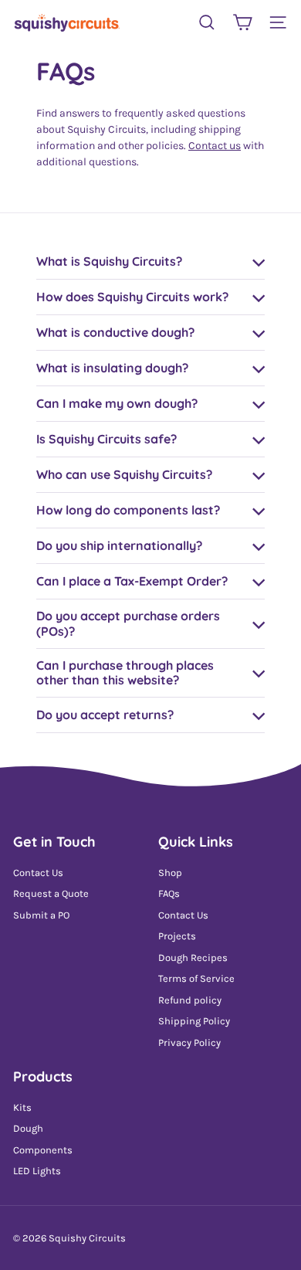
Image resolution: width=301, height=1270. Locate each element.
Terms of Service (196, 978)
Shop (170, 872)
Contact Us (38, 872)
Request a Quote (51, 893)
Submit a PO (41, 915)
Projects (177, 936)
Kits (22, 1107)
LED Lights (37, 1171)
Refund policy (190, 1000)
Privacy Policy (189, 1042)
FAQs (169, 893)
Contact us (214, 145)
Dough (28, 1128)
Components (43, 1150)
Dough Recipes (193, 957)
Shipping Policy (194, 1021)
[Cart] (242, 22)
